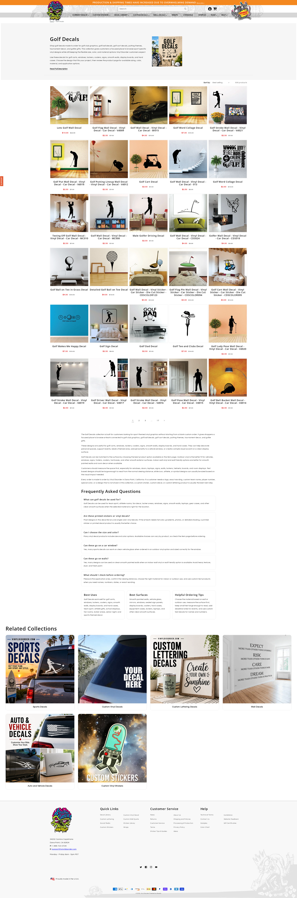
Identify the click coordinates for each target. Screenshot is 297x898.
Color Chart (205, 827)
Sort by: (207, 82)
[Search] (185, 8)
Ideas (176, 831)
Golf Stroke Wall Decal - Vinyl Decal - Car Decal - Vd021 (228, 129)
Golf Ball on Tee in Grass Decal (69, 289)
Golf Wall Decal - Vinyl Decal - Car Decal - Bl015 (149, 129)
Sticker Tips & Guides (158, 831)
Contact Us (205, 819)
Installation (228, 815)
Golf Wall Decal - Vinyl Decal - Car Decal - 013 (188, 183)
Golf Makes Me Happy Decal (69, 346)
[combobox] (153, 8)
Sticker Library (129, 823)
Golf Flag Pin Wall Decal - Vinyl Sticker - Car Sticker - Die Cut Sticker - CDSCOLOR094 (188, 292)
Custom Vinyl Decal (131, 815)
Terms (152, 827)
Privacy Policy (179, 827)
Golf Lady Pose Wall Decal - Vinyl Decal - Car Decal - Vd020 (227, 347)
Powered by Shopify (155, 893)
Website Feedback (231, 819)
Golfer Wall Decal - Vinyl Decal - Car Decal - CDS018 (227, 237)
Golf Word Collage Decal (188, 127)
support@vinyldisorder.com (64, 849)
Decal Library (105, 815)
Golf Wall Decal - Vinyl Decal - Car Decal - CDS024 (188, 237)
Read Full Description (59, 69)
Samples (203, 823)
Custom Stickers (106, 827)
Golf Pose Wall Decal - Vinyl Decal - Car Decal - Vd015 (188, 401)
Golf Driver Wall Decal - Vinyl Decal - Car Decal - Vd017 (109, 401)
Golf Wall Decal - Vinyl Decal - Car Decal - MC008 (109, 237)
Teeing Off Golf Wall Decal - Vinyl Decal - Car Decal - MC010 (69, 237)
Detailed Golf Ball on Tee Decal (109, 289)
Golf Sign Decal (109, 346)
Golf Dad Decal (148, 346)
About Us (177, 815)
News (152, 815)
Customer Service (157, 823)
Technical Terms (206, 815)
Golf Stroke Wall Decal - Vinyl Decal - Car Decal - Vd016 (148, 401)
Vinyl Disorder (145, 893)
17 (158, 420)
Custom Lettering (107, 819)
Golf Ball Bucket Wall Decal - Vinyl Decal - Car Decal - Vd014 (227, 401)
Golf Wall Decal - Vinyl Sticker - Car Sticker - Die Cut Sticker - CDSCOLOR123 (148, 292)
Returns (153, 819)
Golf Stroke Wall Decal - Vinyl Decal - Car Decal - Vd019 (69, 401)
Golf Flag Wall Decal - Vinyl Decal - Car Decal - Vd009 (108, 129)
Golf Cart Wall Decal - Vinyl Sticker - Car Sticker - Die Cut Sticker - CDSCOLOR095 (227, 292)
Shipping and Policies (182, 819)
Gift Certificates (230, 823)
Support (1, 181)
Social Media (105, 823)
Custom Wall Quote (131, 819)
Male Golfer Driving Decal (148, 235)
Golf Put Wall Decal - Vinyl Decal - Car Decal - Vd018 (69, 183)
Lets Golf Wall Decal (69, 127)
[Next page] (164, 420)
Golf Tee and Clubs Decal (188, 346)
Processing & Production (183, 823)
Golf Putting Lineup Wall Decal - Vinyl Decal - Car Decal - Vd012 (109, 183)
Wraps (126, 827)
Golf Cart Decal (148, 181)
